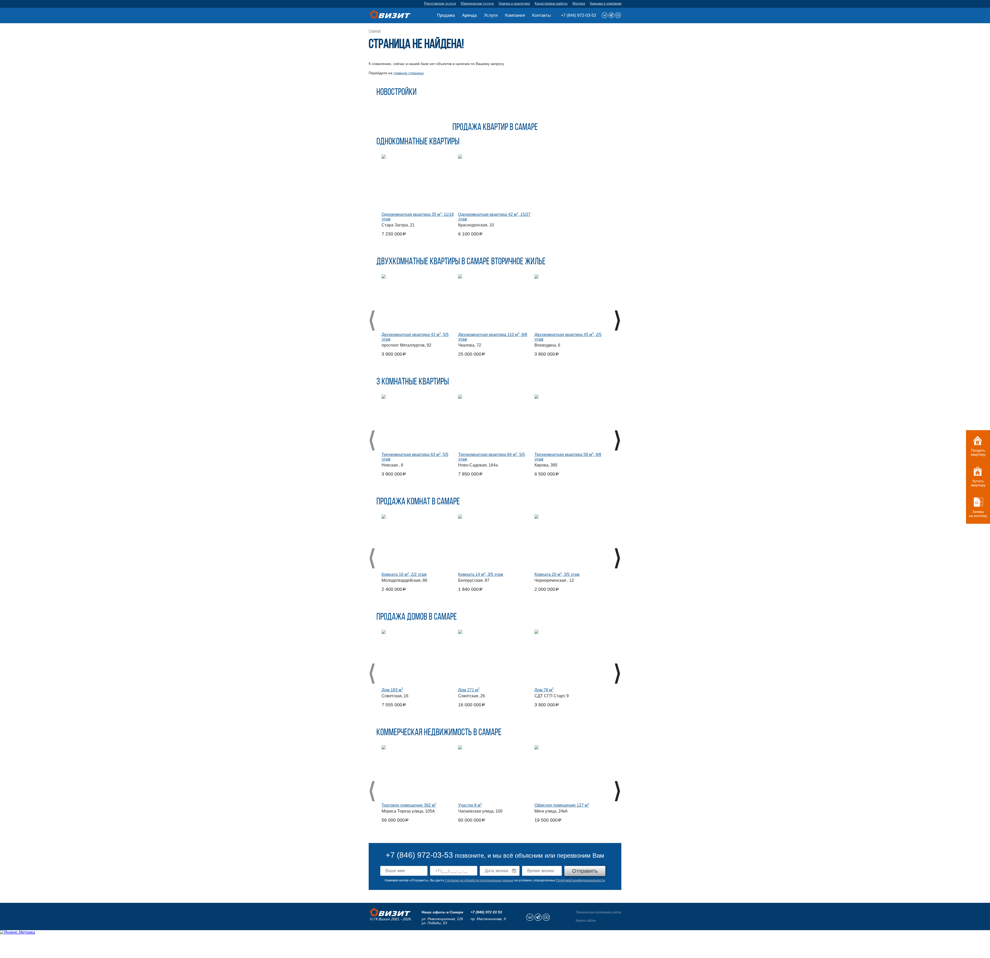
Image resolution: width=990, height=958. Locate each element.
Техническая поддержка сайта (598, 912)
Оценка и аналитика (514, 3)
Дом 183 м (392, 690)
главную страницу (408, 73)
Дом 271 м (469, 690)
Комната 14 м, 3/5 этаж (480, 574)
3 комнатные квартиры (412, 382)
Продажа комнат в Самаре (418, 502)
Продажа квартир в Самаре (495, 127)
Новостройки (396, 92)
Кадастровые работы (551, 3)
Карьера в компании (605, 3)
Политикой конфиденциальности (580, 880)
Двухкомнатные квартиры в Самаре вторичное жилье (461, 262)
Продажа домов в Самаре (416, 617)
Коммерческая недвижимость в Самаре (438, 733)
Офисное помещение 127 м (561, 805)
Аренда (469, 15)
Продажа (446, 15)
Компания (515, 15)
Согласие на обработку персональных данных (479, 880)
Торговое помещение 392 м (409, 805)
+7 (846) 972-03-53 (578, 15)
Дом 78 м (544, 690)
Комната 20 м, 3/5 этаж (557, 574)
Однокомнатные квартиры (417, 142)
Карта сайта (586, 920)
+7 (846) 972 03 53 (486, 912)
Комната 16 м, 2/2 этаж (404, 574)
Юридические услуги (477, 3)
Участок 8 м (470, 805)
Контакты (541, 15)
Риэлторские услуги (440, 3)
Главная (375, 31)
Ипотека (578, 3)
